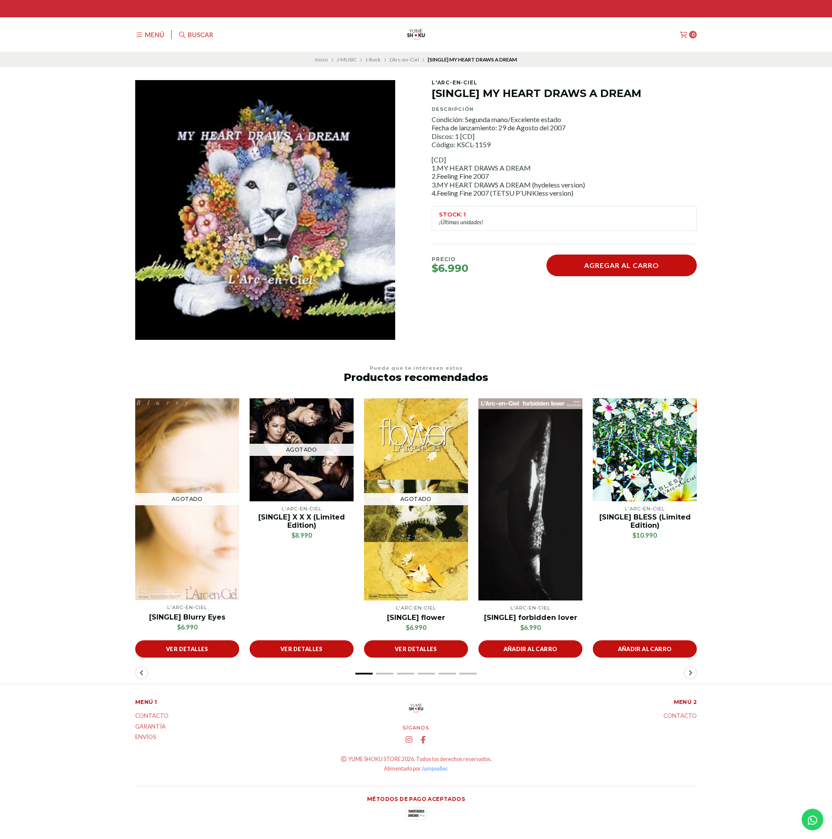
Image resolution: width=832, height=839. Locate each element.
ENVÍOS (145, 737)
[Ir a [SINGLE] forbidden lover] (530, 499)
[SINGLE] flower (416, 617)
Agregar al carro (621, 265)
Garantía (150, 727)
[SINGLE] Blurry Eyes (187, 617)
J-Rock (372, 59)
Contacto (152, 716)
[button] (364, 673)
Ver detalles (187, 648)
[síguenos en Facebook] (423, 740)
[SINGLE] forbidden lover (530, 617)
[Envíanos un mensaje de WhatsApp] (812, 819)
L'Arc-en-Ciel (404, 59)
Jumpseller (434, 768)
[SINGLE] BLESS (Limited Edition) (645, 521)
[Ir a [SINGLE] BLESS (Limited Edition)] (645, 449)
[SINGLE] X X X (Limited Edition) (301, 521)
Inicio (321, 59)
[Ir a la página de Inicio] (416, 34)
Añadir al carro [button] (531, 648)
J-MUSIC (347, 59)
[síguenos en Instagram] (409, 740)
